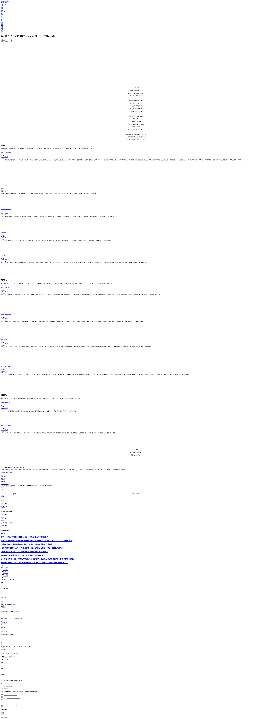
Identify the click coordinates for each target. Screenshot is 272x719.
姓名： (2, 694)
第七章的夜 (3, 518)
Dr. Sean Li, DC (4, 507)
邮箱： (2, 696)
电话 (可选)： (4, 697)
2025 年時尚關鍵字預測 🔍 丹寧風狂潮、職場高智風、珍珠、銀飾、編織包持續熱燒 (32, 548)
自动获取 (16, 653)
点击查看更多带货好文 (6, 472)
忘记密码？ (14, 604)
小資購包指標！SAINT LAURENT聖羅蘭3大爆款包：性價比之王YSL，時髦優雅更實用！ (34, 563)
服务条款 (5, 576)
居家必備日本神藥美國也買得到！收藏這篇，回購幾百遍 (22, 555)
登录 (133, 493)
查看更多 (3, 533)
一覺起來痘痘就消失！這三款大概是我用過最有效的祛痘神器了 (24, 552)
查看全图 (8, 567)
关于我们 (5, 570)
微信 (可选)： (4, 699)
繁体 (11, 41)
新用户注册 (3, 607)
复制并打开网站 (4, 717)
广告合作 (5, 573)
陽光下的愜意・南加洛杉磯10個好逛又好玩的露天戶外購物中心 (24, 537)
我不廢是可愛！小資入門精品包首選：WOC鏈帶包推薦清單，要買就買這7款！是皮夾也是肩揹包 (37, 559)
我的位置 (3, 567)
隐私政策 (5, 574)
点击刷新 (13, 618)
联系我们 (5, 571)
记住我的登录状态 (6, 604)
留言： (2, 705)
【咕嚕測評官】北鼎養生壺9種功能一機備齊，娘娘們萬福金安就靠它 (26, 544)
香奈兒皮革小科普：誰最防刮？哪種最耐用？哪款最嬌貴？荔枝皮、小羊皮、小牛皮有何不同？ (36, 541)
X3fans (4, 496)
